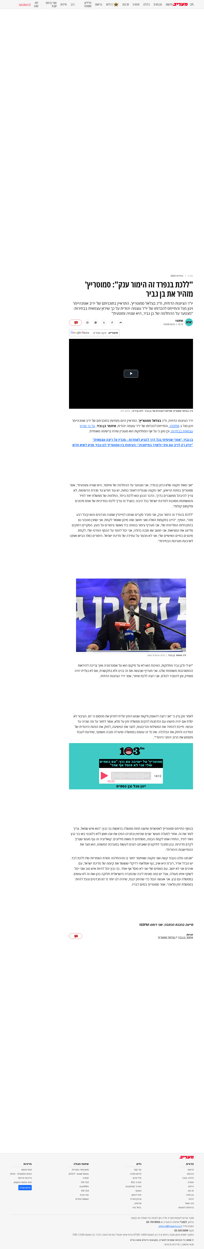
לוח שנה (36, 4)
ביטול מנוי (136, 1207)
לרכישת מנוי (25, 4)
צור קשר (137, 1169)
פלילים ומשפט (87, 4)
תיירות (63, 4)
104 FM (85, 1190)
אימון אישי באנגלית (80, 1169)
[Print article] (87, 322)
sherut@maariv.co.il (170, 1226)
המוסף (138, 1190)
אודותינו (137, 1203)
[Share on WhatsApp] (95, 322)
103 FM (85, 1182)
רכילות (109, 4)
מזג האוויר (189, 1203)
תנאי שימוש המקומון (23, 1182)
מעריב (190, 275)
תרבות (125, 4)
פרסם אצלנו (135, 1173)
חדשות (169, 4)
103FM (179, 321)
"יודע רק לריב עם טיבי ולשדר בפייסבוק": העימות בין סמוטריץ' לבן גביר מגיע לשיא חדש (132, 445)
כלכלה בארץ (188, 1177)
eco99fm (84, 1186)
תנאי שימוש (26, 1169)
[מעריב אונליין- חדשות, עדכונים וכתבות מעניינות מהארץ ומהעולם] (180, 4)
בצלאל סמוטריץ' (166, 937)
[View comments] (75, 322)
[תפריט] (192, 4)
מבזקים (190, 1173)
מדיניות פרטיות (25, 1177)
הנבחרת (158, 4)
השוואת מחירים (82, 1198)
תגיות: (189, 934)
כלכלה (146, 4)
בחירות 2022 (177, 275)
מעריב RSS (136, 1182)
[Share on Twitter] (104, 322)
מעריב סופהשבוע (133, 1186)
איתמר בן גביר (185, 937)
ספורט (136, 4)
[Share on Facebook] (112, 322)
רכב (73, 4)
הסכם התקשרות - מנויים (21, 1173)
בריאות (98, 4)
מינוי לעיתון (136, 1194)
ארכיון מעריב (135, 1198)
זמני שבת (84, 1194)
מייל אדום (137, 1177)
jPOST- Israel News (79, 1173)
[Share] (120, 322)
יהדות (191, 1198)
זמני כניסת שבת (51, 4)
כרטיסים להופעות (186, 1207)
